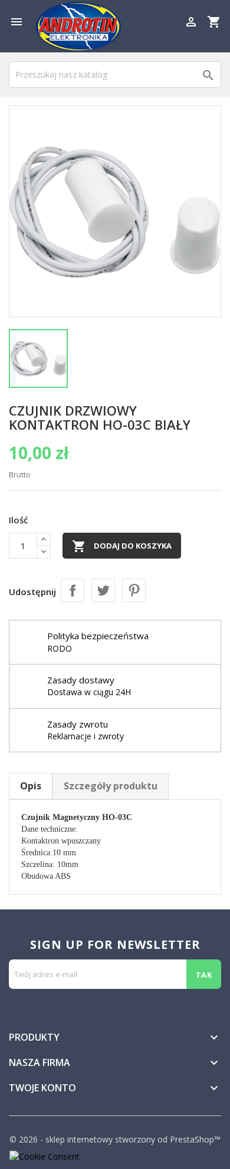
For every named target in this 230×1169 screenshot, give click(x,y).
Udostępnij (72, 590)
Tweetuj (103, 590)
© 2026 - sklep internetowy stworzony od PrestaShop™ (115, 1139)
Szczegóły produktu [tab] (110, 785)
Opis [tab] (30, 785)
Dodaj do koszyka (122, 546)
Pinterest (134, 590)
